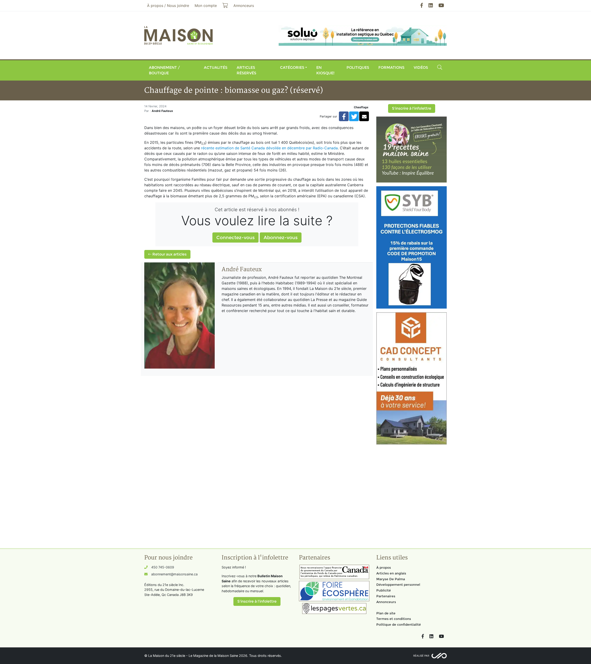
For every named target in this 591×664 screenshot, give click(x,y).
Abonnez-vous (281, 237)
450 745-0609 (162, 567)
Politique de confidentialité (398, 624)
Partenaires (385, 596)
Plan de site (385, 613)
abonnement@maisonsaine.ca (174, 574)
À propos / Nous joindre (168, 5)
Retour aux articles (169, 254)
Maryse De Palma (390, 579)
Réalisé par (421, 655)
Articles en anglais (391, 573)
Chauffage (361, 107)
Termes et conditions (393, 619)
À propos (383, 567)
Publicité (383, 590)
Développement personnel (398, 585)
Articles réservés (246, 70)
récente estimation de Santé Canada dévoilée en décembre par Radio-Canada (269, 148)
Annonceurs (386, 602)
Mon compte (206, 5)
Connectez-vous (235, 237)
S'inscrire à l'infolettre (411, 108)
